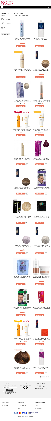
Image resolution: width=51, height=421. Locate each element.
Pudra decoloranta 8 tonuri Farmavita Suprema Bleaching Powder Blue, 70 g (41, 217)
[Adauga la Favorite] (27, 46)
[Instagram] (27, 387)
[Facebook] (24, 387)
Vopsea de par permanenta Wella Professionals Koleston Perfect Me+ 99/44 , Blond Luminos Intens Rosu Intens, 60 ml (41, 339)
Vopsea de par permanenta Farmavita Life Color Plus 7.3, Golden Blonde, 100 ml (22, 368)
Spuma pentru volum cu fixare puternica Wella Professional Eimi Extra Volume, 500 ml (41, 101)
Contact (3, 406)
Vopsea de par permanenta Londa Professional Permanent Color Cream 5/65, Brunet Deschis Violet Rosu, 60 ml (41, 159)
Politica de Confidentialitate (7, 394)
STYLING (2, 22)
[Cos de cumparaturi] (48, 7)
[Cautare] (49, 3)
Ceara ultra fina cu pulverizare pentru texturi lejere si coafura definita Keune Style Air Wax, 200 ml (22, 159)
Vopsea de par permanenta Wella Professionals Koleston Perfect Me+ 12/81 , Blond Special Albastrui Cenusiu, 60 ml (22, 246)
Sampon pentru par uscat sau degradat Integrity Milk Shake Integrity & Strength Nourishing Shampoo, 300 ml (22, 70)
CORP (2, 28)
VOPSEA (2, 30)
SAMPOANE (3, 15)
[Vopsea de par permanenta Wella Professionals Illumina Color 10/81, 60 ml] (22, 90)
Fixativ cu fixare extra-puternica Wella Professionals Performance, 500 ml (22, 39)
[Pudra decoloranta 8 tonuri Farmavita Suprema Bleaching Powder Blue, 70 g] (41, 206)
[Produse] (2, 7)
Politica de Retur (21, 404)
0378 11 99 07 (42, 386)
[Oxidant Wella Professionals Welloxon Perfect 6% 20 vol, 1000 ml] (41, 28)
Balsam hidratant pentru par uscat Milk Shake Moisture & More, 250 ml (41, 130)
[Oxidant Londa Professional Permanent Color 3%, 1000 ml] (41, 357)
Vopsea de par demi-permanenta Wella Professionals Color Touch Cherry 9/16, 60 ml (41, 308)
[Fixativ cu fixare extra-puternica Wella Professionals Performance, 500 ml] (22, 28)
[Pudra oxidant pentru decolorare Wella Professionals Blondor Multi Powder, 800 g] (22, 266)
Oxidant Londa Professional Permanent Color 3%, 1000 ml (41, 368)
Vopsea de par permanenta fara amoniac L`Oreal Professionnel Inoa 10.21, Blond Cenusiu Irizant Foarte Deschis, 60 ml (22, 217)
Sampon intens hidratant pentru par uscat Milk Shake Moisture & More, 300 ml (22, 130)
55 (46, 376)
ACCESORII (3, 27)
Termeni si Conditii (5, 402)
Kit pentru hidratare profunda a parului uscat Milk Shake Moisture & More (22, 339)
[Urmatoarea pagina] (48, 376)
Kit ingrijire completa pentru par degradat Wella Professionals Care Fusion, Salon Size (41, 277)
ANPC (19, 408)
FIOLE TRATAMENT (4, 20)
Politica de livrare (5, 405)
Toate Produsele (7, 10)
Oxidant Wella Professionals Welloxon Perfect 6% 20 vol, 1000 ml (41, 39)
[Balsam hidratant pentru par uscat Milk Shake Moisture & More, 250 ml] (41, 119)
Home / (2, 10)
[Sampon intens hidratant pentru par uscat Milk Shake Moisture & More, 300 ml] (22, 119)
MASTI (2, 18)
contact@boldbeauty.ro (42, 388)
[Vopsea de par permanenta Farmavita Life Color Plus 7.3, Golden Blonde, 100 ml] (22, 357)
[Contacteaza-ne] (45, 7)
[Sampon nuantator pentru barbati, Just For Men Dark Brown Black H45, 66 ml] (22, 297)
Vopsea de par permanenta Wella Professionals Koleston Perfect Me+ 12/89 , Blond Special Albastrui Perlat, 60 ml (41, 246)
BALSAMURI (3, 16)
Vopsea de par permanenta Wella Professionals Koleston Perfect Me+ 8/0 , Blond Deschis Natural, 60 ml (41, 70)
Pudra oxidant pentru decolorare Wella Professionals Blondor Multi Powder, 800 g (22, 277)
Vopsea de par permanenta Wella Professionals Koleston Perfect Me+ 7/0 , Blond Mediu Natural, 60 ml (22, 188)
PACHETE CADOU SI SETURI (6, 23)
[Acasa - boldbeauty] (7, 3)
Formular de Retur (21, 406)
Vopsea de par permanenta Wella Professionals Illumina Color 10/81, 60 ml (22, 101)
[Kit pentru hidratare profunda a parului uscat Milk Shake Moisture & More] (22, 328)
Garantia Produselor (22, 405)
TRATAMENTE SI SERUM (5, 19)
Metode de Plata (21, 402)
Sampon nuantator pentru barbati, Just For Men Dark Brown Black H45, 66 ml (22, 308)
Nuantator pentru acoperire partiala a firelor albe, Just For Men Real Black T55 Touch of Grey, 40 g (41, 188)
